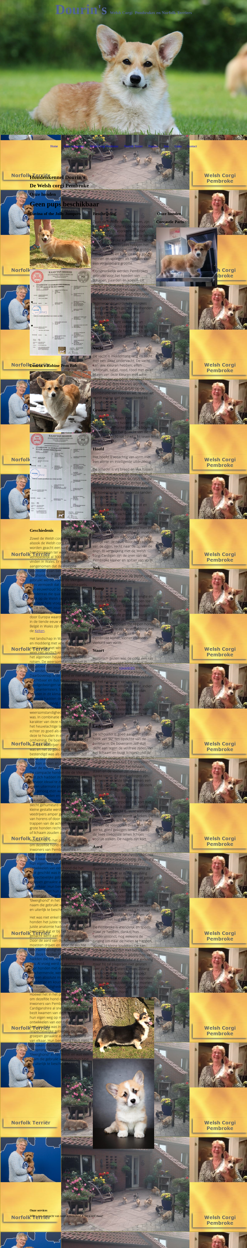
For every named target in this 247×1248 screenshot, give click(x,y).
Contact (192, 146)
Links (178, 146)
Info (166, 146)
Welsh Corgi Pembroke (104, 146)
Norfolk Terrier (133, 146)
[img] (123, 67)
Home (54, 146)
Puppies (153, 146)
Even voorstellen (74, 146)
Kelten (40, 630)
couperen (127, 667)
